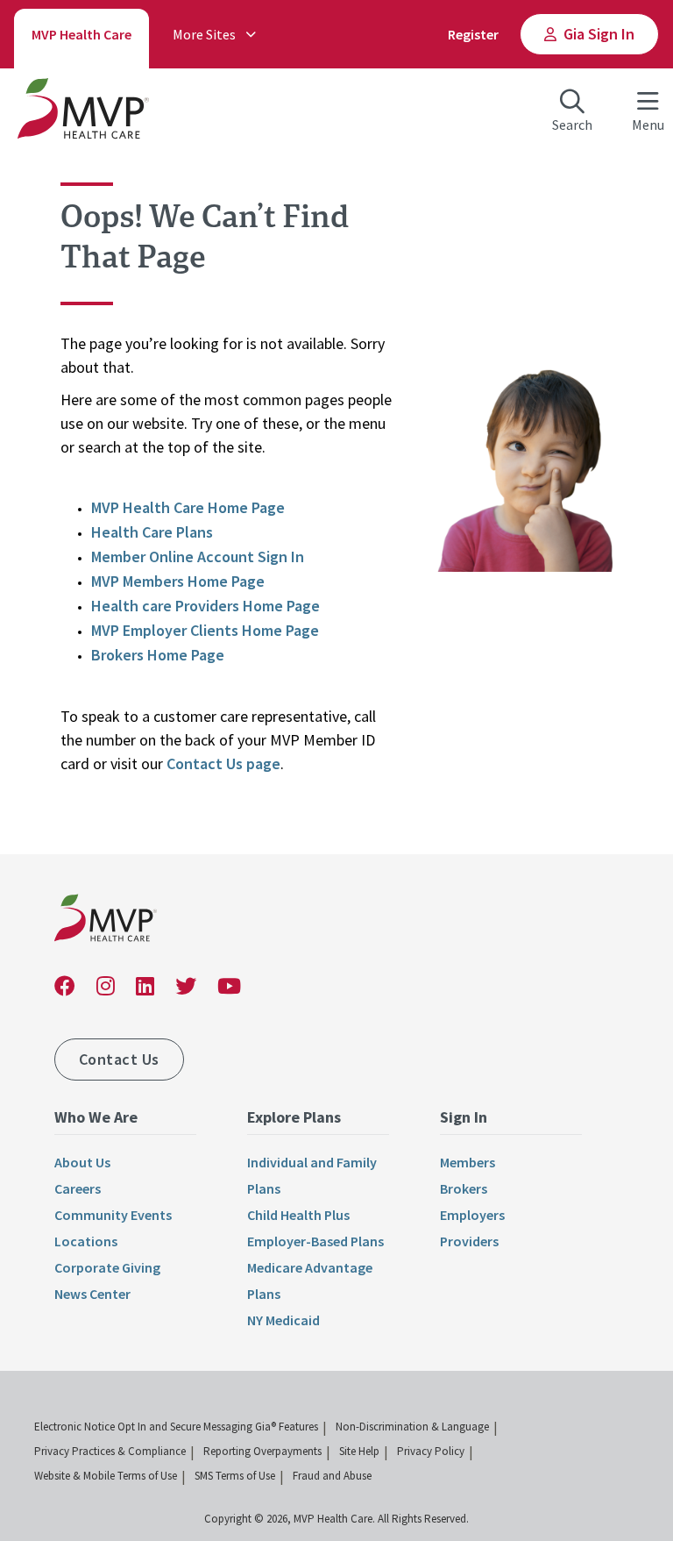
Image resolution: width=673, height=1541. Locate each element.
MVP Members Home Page (178, 581)
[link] (105, 921)
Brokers (463, 1188)
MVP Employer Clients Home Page (205, 630)
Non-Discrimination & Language (412, 1426)
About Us (82, 1162)
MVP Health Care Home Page (188, 507)
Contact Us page (223, 763)
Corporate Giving (107, 1267)
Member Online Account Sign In (197, 556)
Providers (469, 1241)
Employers (472, 1215)
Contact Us (119, 1059)
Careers (77, 1188)
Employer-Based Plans (315, 1241)
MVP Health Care (81, 34)
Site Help (359, 1451)
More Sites (204, 34)
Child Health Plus (298, 1215)
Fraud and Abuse (332, 1475)
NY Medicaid (283, 1320)
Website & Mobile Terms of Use (105, 1475)
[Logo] (83, 112)
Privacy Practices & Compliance (110, 1451)
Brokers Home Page (157, 655)
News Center (92, 1293)
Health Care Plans (152, 532)
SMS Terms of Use (235, 1475)
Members (467, 1162)
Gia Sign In (598, 34)
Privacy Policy (430, 1451)
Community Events (113, 1215)
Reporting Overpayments (262, 1451)
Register (473, 34)
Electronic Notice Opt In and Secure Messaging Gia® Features (176, 1426)
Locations (85, 1241)
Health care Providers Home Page (205, 606)
